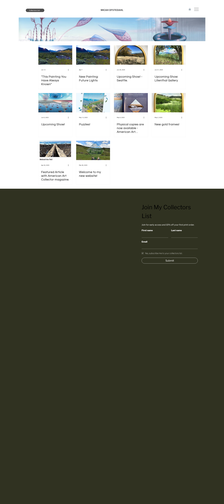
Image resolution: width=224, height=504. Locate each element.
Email (144, 241)
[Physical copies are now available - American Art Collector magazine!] (131, 102)
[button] (190, 9)
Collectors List (34, 10)
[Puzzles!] (93, 102)
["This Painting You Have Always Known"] (55, 55)
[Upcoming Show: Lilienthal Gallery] (169, 55)
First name (147, 230)
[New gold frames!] (169, 102)
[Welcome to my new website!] (93, 150)
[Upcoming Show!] (55, 102)
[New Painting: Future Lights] (93, 55)
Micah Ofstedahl (112, 10)
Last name (176, 230)
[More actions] (69, 70)
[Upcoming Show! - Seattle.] (131, 55)
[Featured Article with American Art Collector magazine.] (55, 150)
